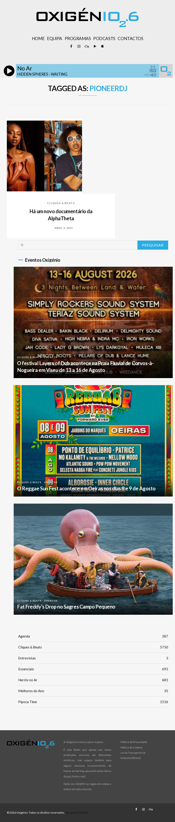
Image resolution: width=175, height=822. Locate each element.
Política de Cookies (132, 747)
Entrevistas (93, 658)
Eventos (51, 357)
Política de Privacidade (134, 741)
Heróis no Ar (93, 680)
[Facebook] (71, 46)
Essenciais (93, 669)
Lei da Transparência (133, 752)
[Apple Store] (102, 46)
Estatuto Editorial (131, 757)
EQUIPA (54, 38)
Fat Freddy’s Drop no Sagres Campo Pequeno (66, 607)
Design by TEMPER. (77, 812)
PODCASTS (104, 38)
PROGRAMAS (78, 38)
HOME (38, 38)
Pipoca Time (93, 702)
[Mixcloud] (87, 46)
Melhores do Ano (93, 691)
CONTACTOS (130, 38)
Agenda (93, 636)
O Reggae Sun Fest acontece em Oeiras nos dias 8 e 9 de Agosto (86, 488)
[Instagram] (79, 46)
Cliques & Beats (61, 203)
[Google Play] (94, 46)
